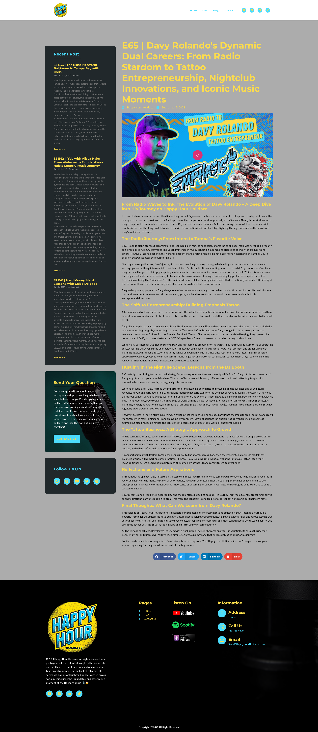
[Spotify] (252, 10)
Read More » (59, 149)
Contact (228, 10)
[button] (164, 556)
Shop (205, 10)
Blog (215, 10)
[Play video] (198, 155)
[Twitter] (86, 481)
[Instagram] (267, 10)
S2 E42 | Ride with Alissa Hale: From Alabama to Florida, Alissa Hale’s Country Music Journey (78, 162)
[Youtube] (244, 10)
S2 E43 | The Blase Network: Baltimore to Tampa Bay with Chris (76, 68)
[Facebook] (260, 10)
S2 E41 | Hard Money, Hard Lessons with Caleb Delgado (75, 282)
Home (193, 10)
